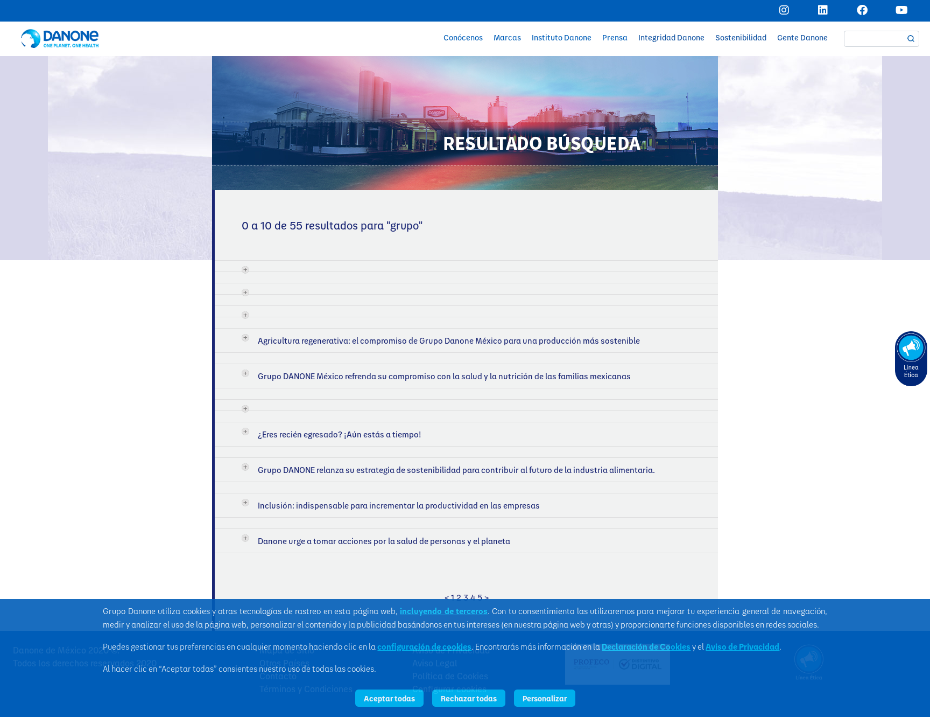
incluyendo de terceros (444, 610)
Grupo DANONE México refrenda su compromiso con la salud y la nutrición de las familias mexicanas (444, 376)
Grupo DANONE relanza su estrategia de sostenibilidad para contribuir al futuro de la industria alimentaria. (456, 469)
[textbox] (881, 39)
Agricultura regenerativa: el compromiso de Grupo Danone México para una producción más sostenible (449, 340)
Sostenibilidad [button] (740, 37)
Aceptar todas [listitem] (389, 698)
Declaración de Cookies (646, 646)
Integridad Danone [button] (671, 37)
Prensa (615, 37)
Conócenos (463, 37)
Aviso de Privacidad (742, 646)
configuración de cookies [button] (424, 646)
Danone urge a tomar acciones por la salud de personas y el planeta (384, 540)
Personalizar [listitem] (545, 698)
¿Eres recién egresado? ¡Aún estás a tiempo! (339, 434)
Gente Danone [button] (802, 37)
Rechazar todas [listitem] (469, 698)
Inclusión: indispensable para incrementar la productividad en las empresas (399, 505)
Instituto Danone (561, 37)
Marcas (507, 37)
